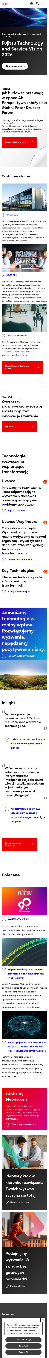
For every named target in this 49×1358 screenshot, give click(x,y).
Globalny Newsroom (23, 1124)
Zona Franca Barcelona (16, 335)
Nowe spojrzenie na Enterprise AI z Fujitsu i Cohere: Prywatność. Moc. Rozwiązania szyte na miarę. (27, 1046)
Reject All (23, 1346)
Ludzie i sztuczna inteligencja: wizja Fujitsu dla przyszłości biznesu (27, 743)
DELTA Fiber (11, 275)
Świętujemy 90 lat (18, 919)
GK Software (12, 215)
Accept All (23, 1352)
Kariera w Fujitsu (17, 1286)
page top (42, 1311)
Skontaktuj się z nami (19, 1202)
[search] (37, 3)
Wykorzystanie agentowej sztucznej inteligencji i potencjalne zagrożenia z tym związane (27, 815)
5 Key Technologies (18, 591)
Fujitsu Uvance (16, 510)
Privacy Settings (23, 1340)
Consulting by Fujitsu (19, 559)
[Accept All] (11, 1333)
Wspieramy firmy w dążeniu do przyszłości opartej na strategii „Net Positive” (25, 973)
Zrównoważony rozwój (22, 655)
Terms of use (8, 1314)
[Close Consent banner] (42, 1320)
